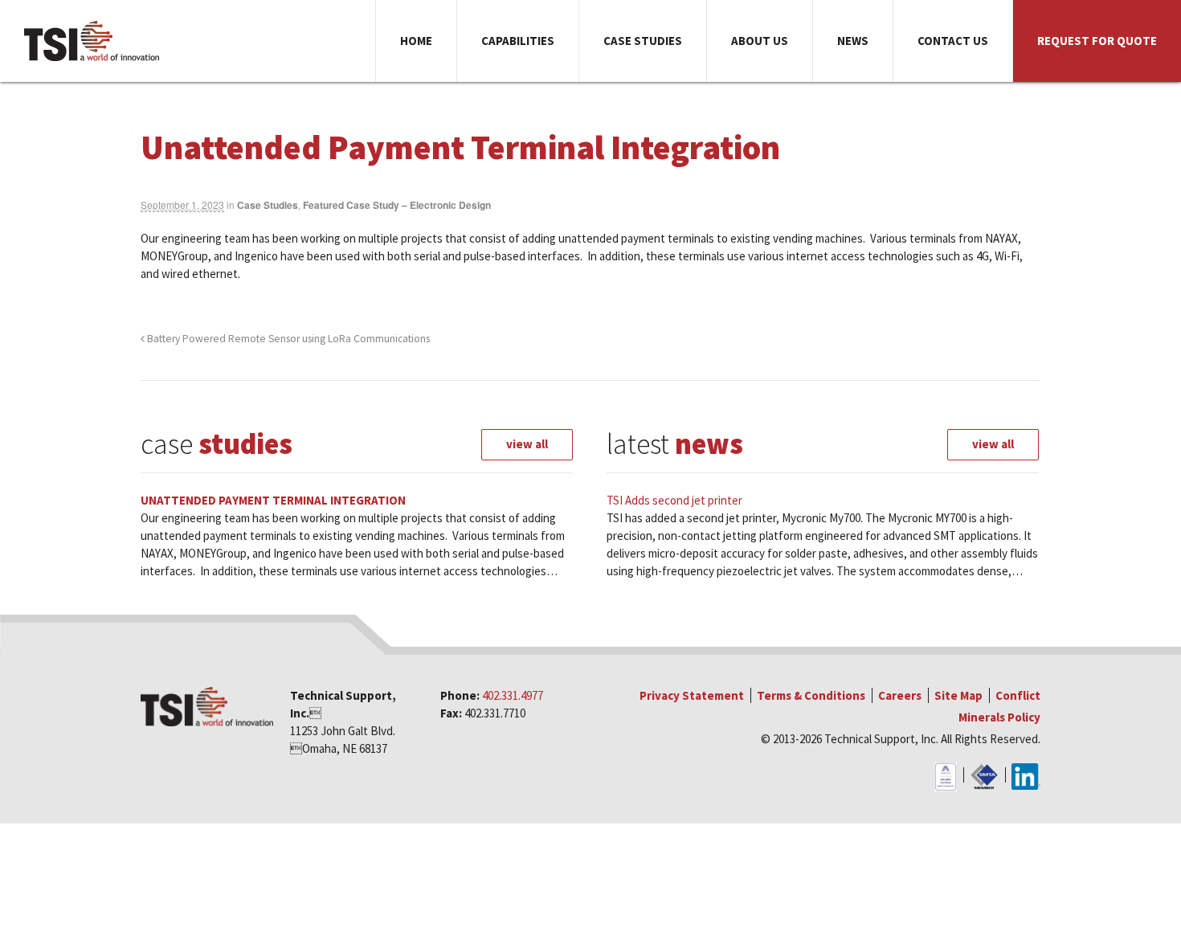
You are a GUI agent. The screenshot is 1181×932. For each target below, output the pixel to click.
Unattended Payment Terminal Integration (273, 500)
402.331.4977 (512, 695)
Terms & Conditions (811, 695)
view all (527, 444)
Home (416, 40)
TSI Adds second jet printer (674, 500)
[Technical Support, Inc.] (92, 41)
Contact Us (952, 40)
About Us (759, 40)
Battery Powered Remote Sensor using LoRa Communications (287, 338)
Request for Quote (1097, 40)
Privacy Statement (692, 695)
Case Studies (642, 40)
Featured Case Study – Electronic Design (397, 205)
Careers (900, 695)
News (852, 40)
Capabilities (517, 40)
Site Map (958, 695)
